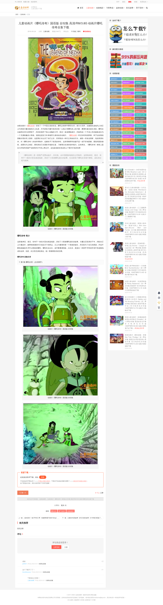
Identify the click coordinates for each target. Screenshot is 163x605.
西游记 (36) (114, 147)
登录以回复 (42, 564)
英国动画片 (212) (138, 100)
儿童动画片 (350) (114, 93)
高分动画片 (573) (138, 86)
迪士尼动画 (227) (126, 100)
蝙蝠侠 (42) (114, 140)
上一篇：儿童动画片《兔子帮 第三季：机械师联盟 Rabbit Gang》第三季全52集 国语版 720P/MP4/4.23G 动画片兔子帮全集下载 (39, 518)
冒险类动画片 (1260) (139, 79)
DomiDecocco (26, 572)
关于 (117, 2)
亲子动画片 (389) (114, 90)
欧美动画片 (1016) (114, 82)
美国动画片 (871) (126, 82)
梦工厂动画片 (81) (139, 122)
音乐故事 (129, 7)
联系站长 (143, 2)
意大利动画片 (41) (139, 140)
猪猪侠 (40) (126, 144)
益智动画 (119, 7)
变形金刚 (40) (115, 144)
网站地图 (93, 595)
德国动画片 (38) (140, 144)
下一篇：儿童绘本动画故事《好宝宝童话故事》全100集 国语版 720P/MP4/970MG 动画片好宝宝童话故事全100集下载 (83, 518)
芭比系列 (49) (127, 133)
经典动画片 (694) (126, 86)
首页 (81, 7)
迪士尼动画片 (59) (115, 129)
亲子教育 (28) (127, 158)
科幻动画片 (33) (128, 151)
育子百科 (139, 7)
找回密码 (34, 2)
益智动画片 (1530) (114, 79)
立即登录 (56, 547)
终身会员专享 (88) (127, 118)
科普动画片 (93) (140, 115)
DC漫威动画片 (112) (115, 111)
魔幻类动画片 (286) (127, 93)
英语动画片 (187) (138, 104)
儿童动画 (89, 7)
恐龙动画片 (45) (128, 136)
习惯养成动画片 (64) (127, 126)
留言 (123, 2)
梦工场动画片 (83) (115, 122)
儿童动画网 (22, 8)
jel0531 (24, 564)
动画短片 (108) (139, 111)
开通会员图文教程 (44, 481)
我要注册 (26, 2)
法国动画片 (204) (126, 104)
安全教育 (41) (127, 140)
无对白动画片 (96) (115, 115)
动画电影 (99, 7)
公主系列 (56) (127, 129)
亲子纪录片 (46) (115, 136)
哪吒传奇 (30, 125)
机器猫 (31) (114, 154)
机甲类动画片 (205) (115, 104)
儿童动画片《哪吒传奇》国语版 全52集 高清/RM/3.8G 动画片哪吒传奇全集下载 (60, 25)
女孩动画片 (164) (114, 108)
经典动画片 (70, 511)
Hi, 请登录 (18, 2)
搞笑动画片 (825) (114, 86)
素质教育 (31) (127, 154)
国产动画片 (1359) (126, 79)
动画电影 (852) (139, 82)
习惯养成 (109, 7)
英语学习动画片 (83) (140, 118)
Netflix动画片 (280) (139, 93)
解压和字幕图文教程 (80, 481)
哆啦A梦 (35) (127, 147)
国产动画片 (62, 511)
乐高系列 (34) (139, 147)
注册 (66, 547)
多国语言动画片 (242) (127, 97)
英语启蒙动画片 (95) (127, 115)
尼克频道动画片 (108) (127, 111)
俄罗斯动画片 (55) (139, 129)
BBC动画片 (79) (115, 126)
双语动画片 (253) (114, 97)
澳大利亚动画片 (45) (140, 136)
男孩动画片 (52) (115, 133)
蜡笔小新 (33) (139, 151)
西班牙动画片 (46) (139, 133)
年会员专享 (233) (138, 97)
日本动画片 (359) (138, 90)
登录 (42, 477)
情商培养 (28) (115, 158)
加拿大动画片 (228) (115, 100)
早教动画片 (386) (126, 90)
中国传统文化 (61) (139, 126)
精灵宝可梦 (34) (115, 151)
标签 (135, 2)
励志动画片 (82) (128, 122)
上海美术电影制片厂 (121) (127, 108)
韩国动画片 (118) (138, 108)
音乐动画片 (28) (140, 158)
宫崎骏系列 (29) (140, 154)
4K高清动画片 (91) (115, 118)
